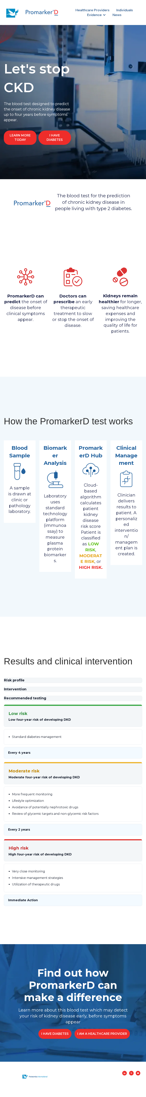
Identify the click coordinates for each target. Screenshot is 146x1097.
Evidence (94, 15)
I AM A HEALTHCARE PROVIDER (102, 1034)
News (117, 15)
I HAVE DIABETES (55, 137)
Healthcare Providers (92, 10)
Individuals (124, 10)
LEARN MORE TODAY (20, 137)
